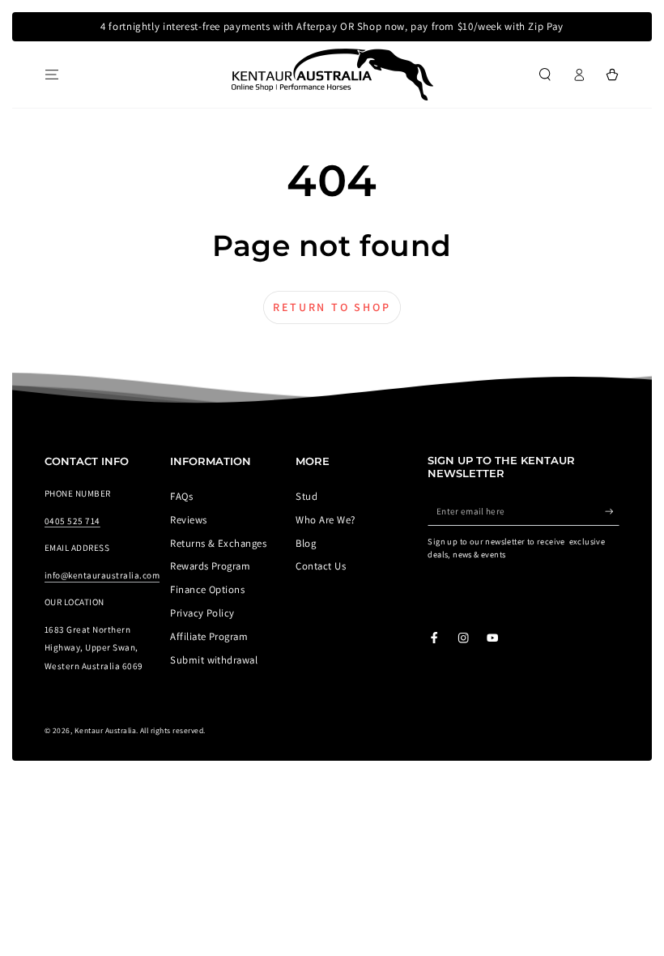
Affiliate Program (209, 636)
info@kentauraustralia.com (102, 575)
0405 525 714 (72, 521)
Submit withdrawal (214, 660)
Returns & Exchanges (218, 543)
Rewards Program (210, 566)
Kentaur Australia (105, 730)
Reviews (188, 520)
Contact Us (321, 566)
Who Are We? (325, 520)
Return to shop (331, 307)
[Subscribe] (612, 511)
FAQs (181, 496)
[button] (545, 74)
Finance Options (207, 589)
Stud (306, 496)
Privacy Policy (202, 613)
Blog (306, 543)
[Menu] (52, 74)
